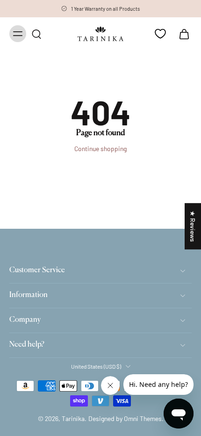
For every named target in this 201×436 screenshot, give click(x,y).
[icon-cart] (181, 33)
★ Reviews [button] (193, 226)
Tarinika (73, 418)
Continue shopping (100, 149)
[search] (36, 33)
